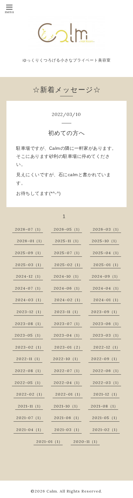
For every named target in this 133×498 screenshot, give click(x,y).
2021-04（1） (30, 429)
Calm (51, 491)
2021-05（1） (105, 417)
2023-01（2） (68, 347)
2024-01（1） (107, 299)
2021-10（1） (67, 406)
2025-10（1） (105, 240)
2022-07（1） (68, 370)
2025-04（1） (107, 252)
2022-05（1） (29, 382)
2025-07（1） (68, 252)
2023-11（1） (67, 311)
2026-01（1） (30, 240)
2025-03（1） (29, 264)
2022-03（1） (107, 382)
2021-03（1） (68, 429)
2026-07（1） (29, 229)
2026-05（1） (68, 229)
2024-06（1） (68, 288)
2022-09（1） (105, 358)
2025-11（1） (68, 240)
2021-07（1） (29, 417)
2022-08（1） (29, 370)
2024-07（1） (29, 288)
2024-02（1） (68, 299)
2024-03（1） (29, 299)
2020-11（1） (86, 441)
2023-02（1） (29, 347)
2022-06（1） (107, 370)
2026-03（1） (107, 229)
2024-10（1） (67, 276)
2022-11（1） (29, 358)
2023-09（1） (105, 311)
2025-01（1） (107, 264)
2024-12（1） (29, 276)
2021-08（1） (104, 406)
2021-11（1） (30, 406)
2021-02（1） (106, 429)
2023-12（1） (30, 311)
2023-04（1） (68, 335)
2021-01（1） (49, 441)
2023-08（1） (29, 323)
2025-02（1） (68, 264)
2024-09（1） (106, 276)
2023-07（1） (68, 323)
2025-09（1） (29, 252)
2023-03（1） (107, 335)
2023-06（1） (107, 323)
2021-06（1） (67, 417)
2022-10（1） (66, 358)
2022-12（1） (106, 347)
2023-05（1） (29, 335)
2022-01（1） (69, 394)
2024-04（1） (107, 288)
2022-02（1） (30, 394)
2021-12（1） (106, 394)
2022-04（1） (68, 382)
